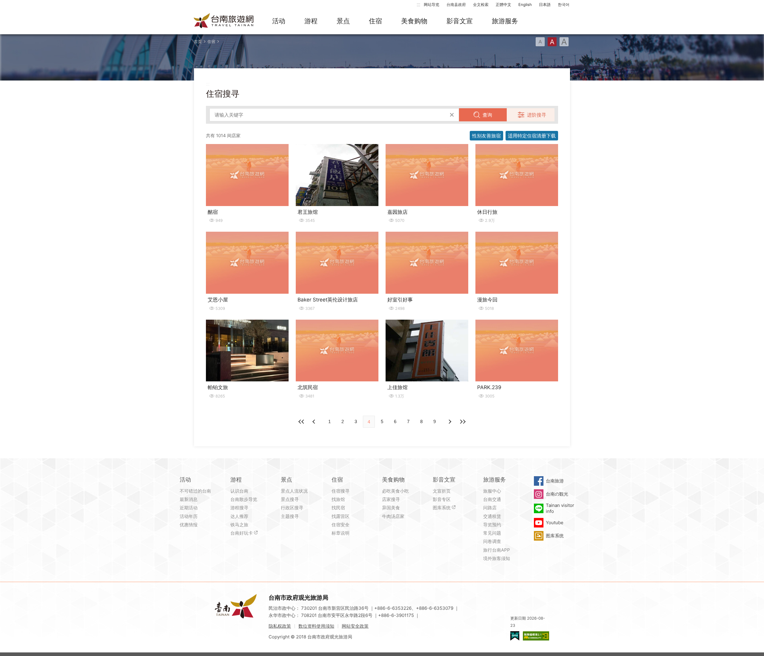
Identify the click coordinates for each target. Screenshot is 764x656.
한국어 (563, 4)
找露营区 (340, 516)
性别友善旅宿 (486, 136)
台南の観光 (557, 494)
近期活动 (189, 507)
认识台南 (239, 491)
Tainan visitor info (560, 508)
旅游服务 (505, 21)
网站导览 (431, 4)
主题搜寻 (290, 516)
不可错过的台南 (195, 491)
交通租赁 (492, 516)
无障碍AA (536, 635)
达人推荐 (239, 516)
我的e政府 (514, 635)
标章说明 (340, 533)
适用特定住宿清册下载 (532, 136)
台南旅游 (555, 481)
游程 (311, 21)
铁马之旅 (239, 524)
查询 (487, 115)
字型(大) (564, 41)
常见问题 (492, 533)
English (525, 4)
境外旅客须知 (496, 558)
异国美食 (391, 507)
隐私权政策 (280, 626)
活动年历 (189, 516)
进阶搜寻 (536, 115)
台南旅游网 (224, 21)
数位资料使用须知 (316, 626)
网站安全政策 (355, 626)
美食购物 (414, 21)
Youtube (554, 522)
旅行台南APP (496, 550)
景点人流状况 (294, 491)
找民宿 (338, 507)
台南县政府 (456, 4)
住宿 (375, 21)
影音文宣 (459, 21)
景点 (343, 21)
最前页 (301, 422)
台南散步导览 (243, 499)
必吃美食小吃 (395, 491)
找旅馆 (338, 499)
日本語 (545, 4)
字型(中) (552, 41)
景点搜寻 (290, 499)
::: (418, 4)
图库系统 (442, 507)
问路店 (490, 507)
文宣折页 (442, 491)
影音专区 (442, 499)
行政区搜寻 (292, 507)
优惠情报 (189, 524)
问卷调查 (492, 541)
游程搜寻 (239, 507)
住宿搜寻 (340, 491)
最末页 (463, 422)
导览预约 (492, 524)
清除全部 (451, 114)
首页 (198, 41)
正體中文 (503, 4)
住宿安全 (340, 524)
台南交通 (492, 499)
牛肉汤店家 (393, 516)
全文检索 (481, 4)
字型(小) (540, 41)
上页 (449, 422)
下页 (315, 422)
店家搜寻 (391, 499)
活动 (278, 21)
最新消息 (189, 499)
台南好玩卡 (241, 533)
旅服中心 (492, 491)
